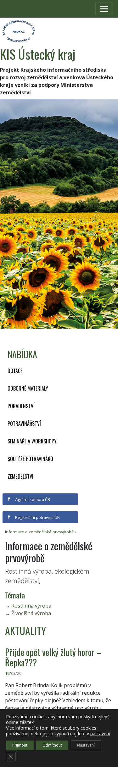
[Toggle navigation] (104, 9)
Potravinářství (24, 423)
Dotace (15, 371)
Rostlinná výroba (31, 605)
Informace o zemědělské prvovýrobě (39, 532)
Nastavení (86, 745)
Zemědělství (20, 476)
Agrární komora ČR (32, 499)
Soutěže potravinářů (30, 459)
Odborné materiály (28, 388)
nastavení (100, 733)
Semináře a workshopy (32, 441)
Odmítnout (52, 745)
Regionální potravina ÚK (36, 517)
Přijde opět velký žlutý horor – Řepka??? (53, 657)
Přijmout (19, 745)
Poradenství (21, 406)
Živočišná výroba (31, 613)
